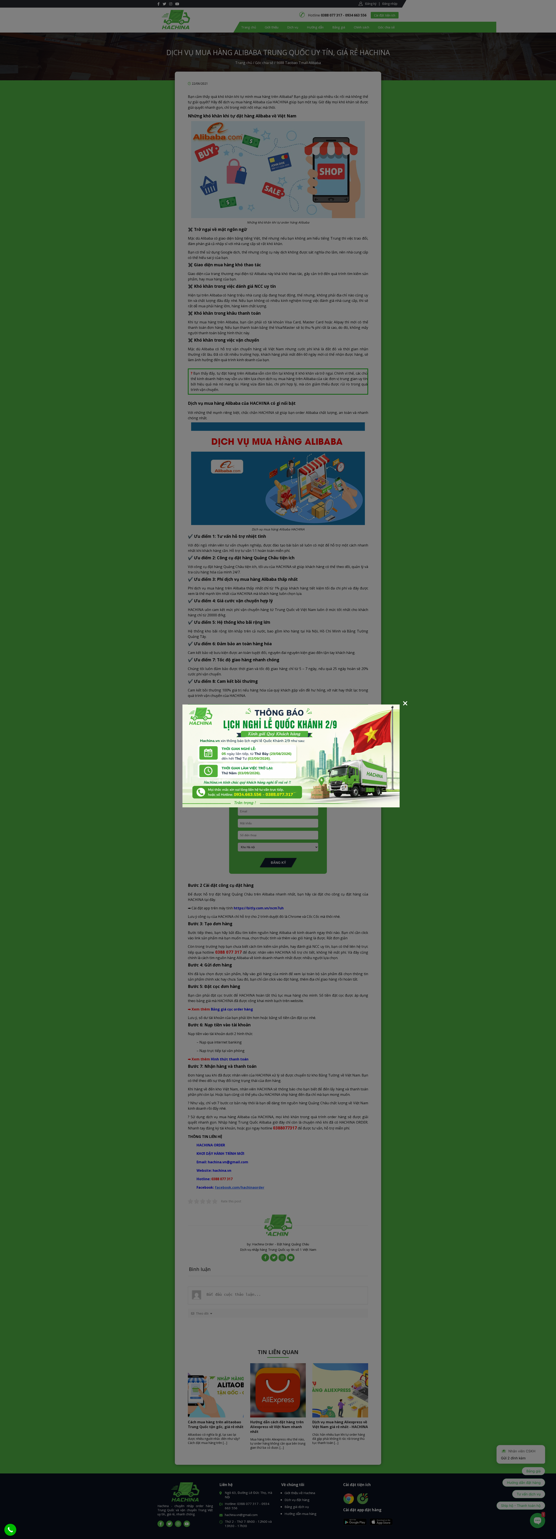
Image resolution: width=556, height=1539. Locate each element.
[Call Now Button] (10, 1530)
